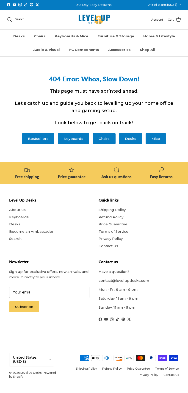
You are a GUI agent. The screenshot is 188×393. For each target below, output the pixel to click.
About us (17, 210)
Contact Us (108, 246)
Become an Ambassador (31, 231)
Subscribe (24, 306)
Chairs (40, 36)
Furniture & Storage (115, 36)
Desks (19, 36)
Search (15, 238)
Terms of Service (113, 231)
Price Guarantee (113, 224)
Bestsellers (38, 138)
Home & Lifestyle (159, 36)
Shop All (147, 49)
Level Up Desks (30, 372)
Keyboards (73, 138)
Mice (156, 138)
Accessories (119, 49)
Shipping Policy (112, 210)
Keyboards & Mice (71, 36)
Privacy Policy (111, 238)
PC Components (84, 49)
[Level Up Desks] (94, 19)
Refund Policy (111, 217)
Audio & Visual (46, 49)
